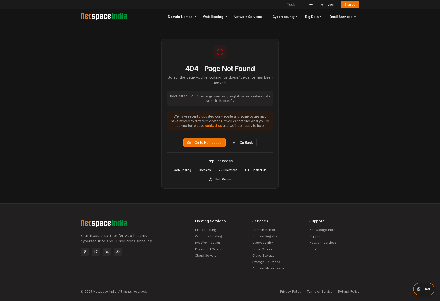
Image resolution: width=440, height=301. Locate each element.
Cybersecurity (283, 17)
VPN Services (228, 170)
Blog (312, 249)
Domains (205, 170)
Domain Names (180, 17)
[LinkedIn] (107, 252)
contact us (213, 125)
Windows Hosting (208, 236)
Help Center (223, 179)
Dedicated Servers (209, 249)
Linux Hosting (205, 230)
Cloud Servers (205, 255)
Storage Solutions (266, 262)
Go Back (246, 142)
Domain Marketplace (268, 268)
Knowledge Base (322, 230)
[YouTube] (118, 252)
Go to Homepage (208, 142)
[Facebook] (85, 252)
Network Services (248, 17)
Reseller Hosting (207, 242)
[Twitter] (96, 252)
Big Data (312, 17)
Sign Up (350, 4)
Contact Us (259, 170)
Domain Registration (267, 236)
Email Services (340, 17)
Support (315, 236)
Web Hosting (213, 17)
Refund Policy (348, 291)
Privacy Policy (290, 291)
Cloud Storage (263, 255)
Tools (291, 4)
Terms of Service (320, 291)
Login (331, 4)
